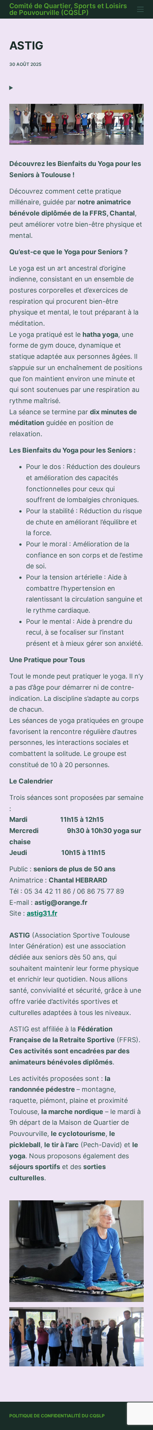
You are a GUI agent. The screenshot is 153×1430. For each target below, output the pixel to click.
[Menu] (140, 9)
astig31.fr (42, 913)
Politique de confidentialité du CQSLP (57, 1415)
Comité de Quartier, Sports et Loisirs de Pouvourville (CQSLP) (68, 9)
